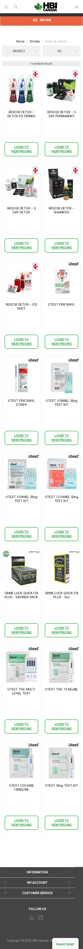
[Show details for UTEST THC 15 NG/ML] (61, 665)
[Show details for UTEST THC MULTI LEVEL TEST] (21, 665)
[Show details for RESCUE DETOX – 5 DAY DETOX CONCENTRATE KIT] (21, 184)
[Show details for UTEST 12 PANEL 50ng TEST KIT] (61, 473)
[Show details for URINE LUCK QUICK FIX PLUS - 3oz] (61, 569)
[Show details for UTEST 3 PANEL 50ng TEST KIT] (61, 376)
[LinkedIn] (32, 917)
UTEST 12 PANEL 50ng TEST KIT (61, 499)
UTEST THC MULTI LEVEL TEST (21, 691)
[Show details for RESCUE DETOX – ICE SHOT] (21, 280)
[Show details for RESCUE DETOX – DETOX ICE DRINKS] (21, 88)
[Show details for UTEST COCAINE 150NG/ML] (21, 761)
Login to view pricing (21, 149)
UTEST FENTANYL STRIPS (21, 403)
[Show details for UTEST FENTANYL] (61, 280)
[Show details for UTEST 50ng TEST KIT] (61, 761)
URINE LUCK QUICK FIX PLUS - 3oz (61, 595)
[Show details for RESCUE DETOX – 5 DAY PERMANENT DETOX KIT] (61, 88)
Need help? (65, 944)
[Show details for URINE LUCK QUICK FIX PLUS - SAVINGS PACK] (21, 569)
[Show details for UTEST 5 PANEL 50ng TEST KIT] (21, 473)
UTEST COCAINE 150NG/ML (21, 788)
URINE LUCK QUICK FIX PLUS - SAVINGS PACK (21, 595)
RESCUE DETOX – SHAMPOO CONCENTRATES (61, 212)
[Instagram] (40, 917)
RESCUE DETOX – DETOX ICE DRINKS (21, 114)
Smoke (35, 41)
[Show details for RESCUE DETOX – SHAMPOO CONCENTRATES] (61, 184)
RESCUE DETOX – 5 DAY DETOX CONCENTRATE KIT (21, 212)
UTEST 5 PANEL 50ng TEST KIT (21, 499)
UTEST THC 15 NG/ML (61, 689)
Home (20, 41)
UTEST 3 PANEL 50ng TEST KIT (61, 403)
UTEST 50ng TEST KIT (61, 786)
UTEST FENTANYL (61, 305)
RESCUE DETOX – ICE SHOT (21, 307)
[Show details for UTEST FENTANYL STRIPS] (21, 376)
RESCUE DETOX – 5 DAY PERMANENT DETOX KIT (61, 116)
